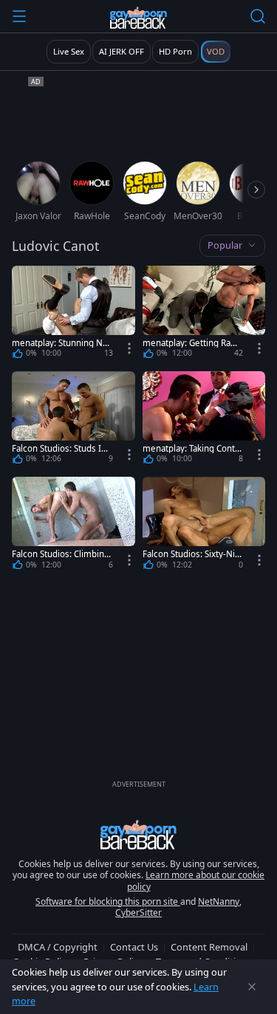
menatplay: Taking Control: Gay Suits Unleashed (191, 448)
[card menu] (129, 348)
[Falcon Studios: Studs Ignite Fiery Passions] (73, 420)
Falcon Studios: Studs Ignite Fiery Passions (62, 448)
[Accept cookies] (252, 986)
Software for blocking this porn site (107, 901)
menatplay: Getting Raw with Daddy (190, 343)
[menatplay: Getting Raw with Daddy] (204, 315)
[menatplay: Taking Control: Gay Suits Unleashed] (204, 420)
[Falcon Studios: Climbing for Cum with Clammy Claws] (73, 526)
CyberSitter (138, 912)
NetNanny (218, 901)
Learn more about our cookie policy (196, 881)
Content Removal (209, 946)
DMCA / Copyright (58, 946)
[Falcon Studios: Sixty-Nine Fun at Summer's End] (204, 526)
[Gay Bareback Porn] (139, 18)
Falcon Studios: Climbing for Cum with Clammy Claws (62, 554)
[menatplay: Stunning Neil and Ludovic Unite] (73, 315)
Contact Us (134, 946)
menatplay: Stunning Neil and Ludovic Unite (62, 343)
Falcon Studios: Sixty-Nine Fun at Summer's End (191, 554)
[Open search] (257, 16)
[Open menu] (19, 16)
